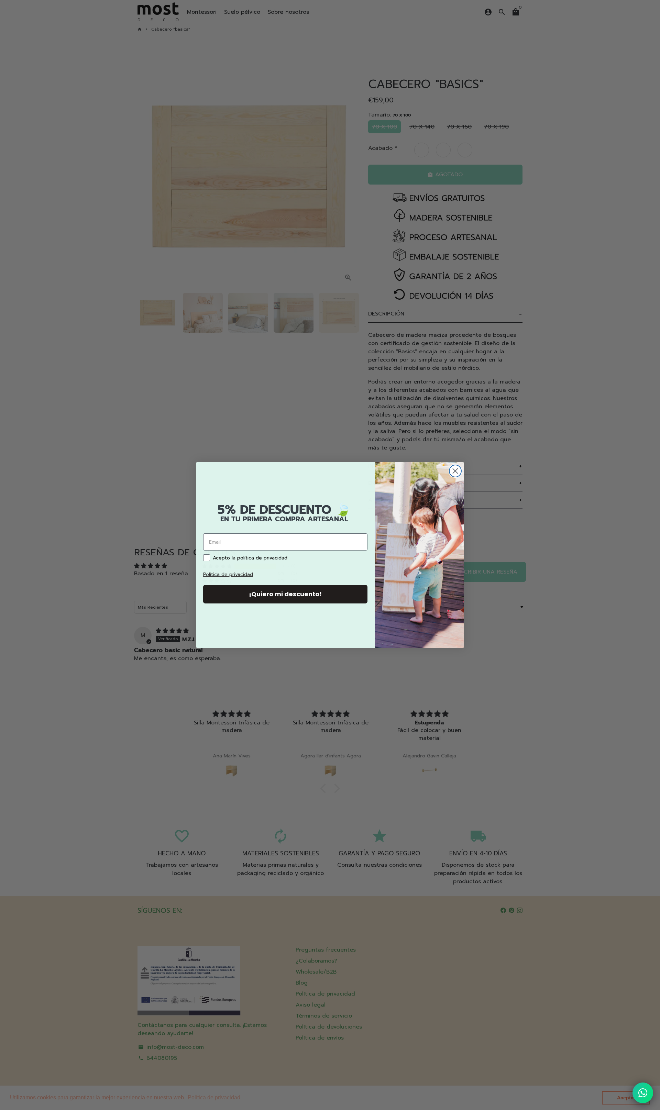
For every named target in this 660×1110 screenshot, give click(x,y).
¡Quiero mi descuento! (285, 594)
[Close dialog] (455, 471)
